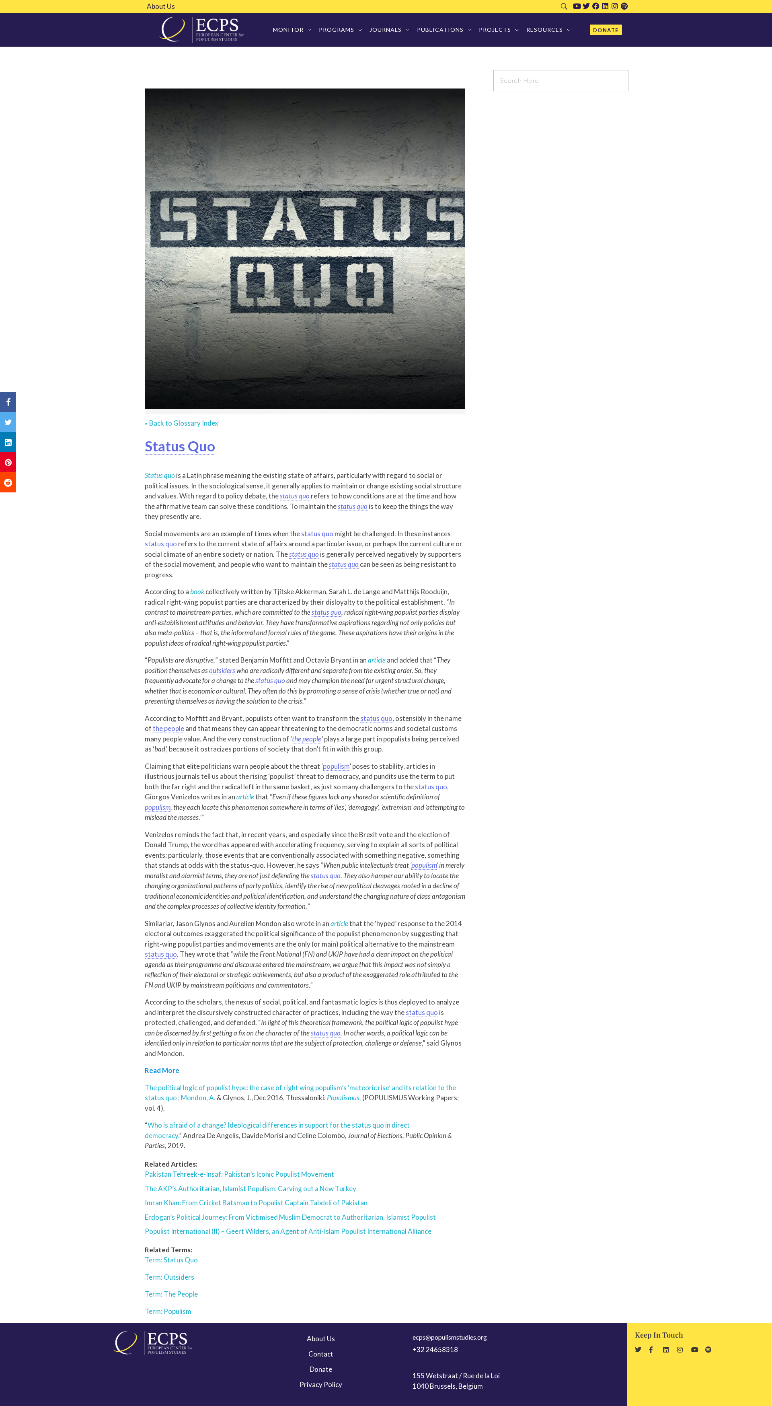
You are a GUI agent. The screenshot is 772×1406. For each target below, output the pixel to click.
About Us (161, 6)
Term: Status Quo (171, 1260)
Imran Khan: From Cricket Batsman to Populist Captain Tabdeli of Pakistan (256, 1202)
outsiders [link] (222, 670)
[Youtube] (577, 6)
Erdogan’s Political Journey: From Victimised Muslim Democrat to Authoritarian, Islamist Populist (290, 1217)
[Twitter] (586, 6)
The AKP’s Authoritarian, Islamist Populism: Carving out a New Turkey (250, 1188)
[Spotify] (624, 6)
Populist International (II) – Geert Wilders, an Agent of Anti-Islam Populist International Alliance (288, 1231)
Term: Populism (168, 1311)
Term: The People (171, 1294)
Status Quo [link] (180, 445)
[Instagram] (614, 6)
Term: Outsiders (169, 1277)
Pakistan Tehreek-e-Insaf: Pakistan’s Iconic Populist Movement (239, 1174)
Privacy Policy (321, 1384)
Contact (320, 1354)
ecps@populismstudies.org (450, 1337)
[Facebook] (596, 6)
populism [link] (336, 766)
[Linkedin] (605, 6)
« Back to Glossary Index (181, 423)
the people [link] (168, 728)
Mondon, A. (198, 1097)
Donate (321, 1369)
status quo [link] (295, 496)
